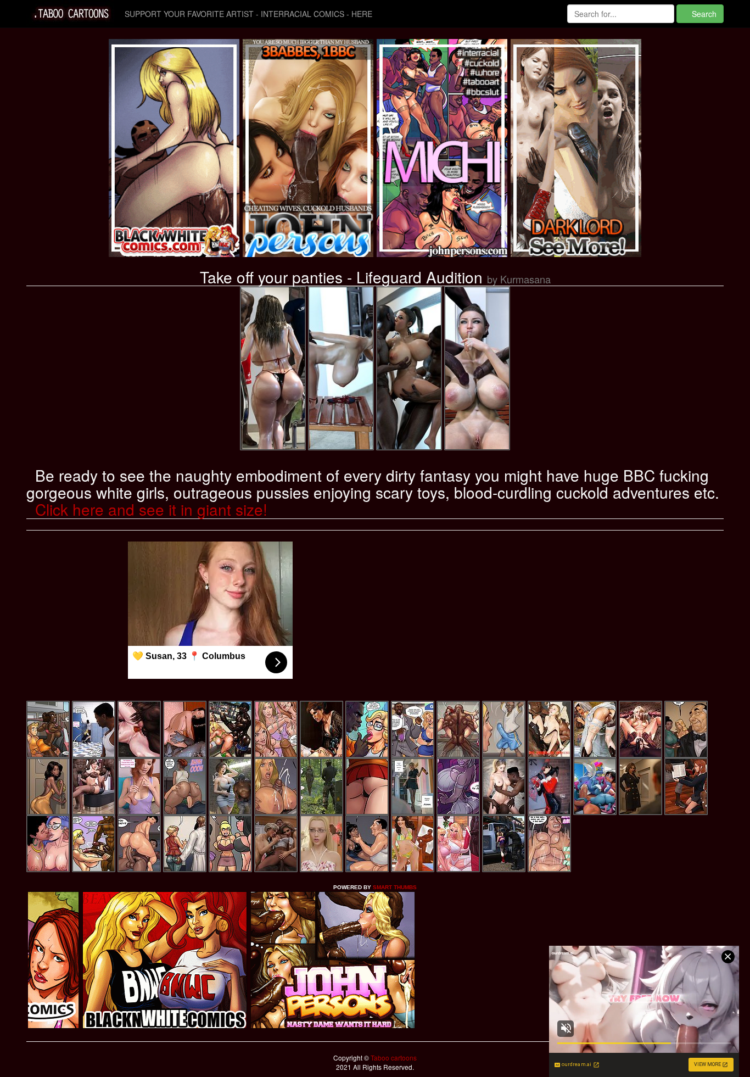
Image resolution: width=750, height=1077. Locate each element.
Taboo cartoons (393, 1057)
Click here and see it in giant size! (151, 509)
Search (703, 13)
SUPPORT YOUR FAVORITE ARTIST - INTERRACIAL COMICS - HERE (248, 13)
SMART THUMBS (395, 887)
